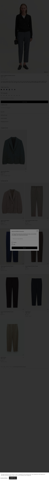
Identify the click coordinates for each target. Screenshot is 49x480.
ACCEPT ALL (13, 478)
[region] (24, 476)
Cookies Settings (3, 478)
